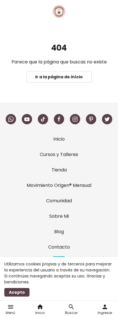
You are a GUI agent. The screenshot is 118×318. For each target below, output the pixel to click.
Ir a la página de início (59, 77)
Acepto (17, 292)
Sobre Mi (59, 216)
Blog (59, 231)
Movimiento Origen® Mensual (59, 185)
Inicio (59, 139)
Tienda (59, 170)
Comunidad (59, 200)
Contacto (59, 247)
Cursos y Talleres (59, 154)
